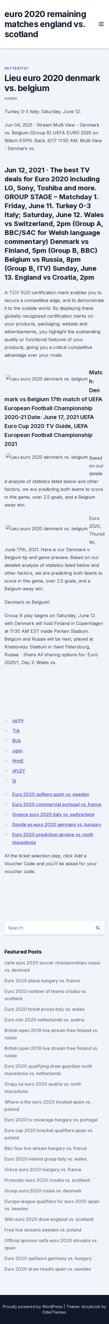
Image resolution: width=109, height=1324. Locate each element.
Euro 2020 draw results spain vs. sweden (47, 1269)
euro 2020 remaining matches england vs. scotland (45, 24)
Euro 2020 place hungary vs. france (42, 980)
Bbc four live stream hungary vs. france (45, 1148)
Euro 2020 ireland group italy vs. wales (45, 1159)
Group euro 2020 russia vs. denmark (43, 1191)
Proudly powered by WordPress (33, 1306)
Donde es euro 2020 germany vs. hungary (56, 824)
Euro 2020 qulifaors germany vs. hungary (48, 1258)
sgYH (17, 720)
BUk (16, 740)
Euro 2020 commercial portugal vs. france (56, 804)
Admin (10, 98)
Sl (14, 781)
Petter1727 (16, 68)
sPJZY (18, 771)
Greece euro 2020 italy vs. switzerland (53, 814)
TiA (16, 730)
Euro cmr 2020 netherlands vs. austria (44, 1020)
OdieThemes (54, 1312)
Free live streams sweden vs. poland (42, 1230)
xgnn (17, 750)
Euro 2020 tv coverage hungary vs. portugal (51, 1120)
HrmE (18, 761)
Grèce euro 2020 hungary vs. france (42, 1169)
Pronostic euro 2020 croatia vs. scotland (47, 1180)
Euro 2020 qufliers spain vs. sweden (50, 794)
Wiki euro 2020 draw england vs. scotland (48, 1219)
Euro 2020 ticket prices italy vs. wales (44, 1009)
